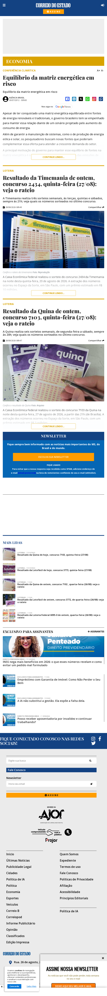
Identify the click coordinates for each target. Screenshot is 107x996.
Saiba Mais (31, 986)
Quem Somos (69, 854)
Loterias (24, 597)
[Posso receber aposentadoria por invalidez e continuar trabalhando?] (9, 719)
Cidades (11, 873)
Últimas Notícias (18, 860)
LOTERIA (26, 553)
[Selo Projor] (51, 836)
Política (11, 885)
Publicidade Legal (18, 867)
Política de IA (15, 879)
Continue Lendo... (53, 293)
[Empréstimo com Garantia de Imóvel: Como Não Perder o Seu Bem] (9, 680)
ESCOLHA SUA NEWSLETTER (53, 457)
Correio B (12, 911)
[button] (96, 207)
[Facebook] (67, 99)
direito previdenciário (19, 659)
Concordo (14, 986)
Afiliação (66, 885)
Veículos (12, 904)
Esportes (12, 898)
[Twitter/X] (81, 99)
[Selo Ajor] (51, 814)
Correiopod (14, 917)
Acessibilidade (70, 892)
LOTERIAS (24, 582)
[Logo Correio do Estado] (53, 5)
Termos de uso (70, 867)
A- (102, 70)
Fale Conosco (69, 873)
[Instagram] (94, 99)
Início (10, 854)
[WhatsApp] (87, 99)
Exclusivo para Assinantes (33, 677)
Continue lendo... (53, 157)
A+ (98, 70)
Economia (13, 892)
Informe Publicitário (20, 923)
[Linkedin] (74, 99)
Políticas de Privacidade (76, 879)
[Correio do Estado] (53, 954)
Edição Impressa (17, 942)
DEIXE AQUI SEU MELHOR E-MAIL (73, 986)
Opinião (11, 929)
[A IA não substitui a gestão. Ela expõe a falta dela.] (9, 700)
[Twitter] (93, 743)
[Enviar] (91, 784)
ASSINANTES (97, 631)
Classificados (15, 936)
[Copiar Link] (101, 99)
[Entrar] (102, 5)
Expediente (68, 860)
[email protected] (27, 473)
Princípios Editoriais (74, 898)
